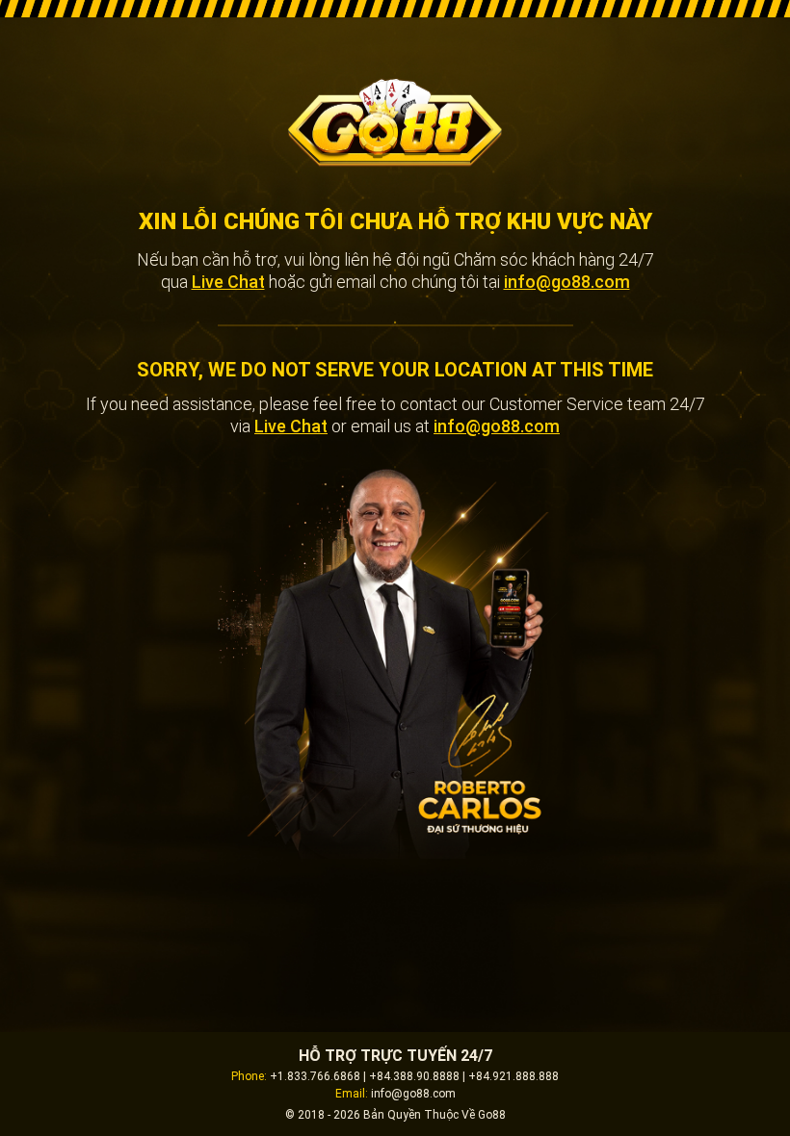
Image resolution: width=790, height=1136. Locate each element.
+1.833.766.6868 (315, 1076)
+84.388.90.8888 (414, 1076)
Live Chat (228, 281)
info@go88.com (567, 281)
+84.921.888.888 (513, 1076)
